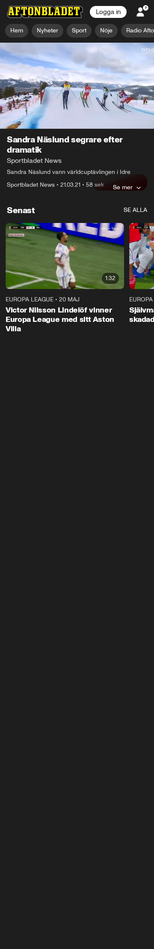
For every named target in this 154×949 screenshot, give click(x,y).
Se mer (123, 187)
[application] (77, 86)
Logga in (108, 12)
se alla (135, 210)
